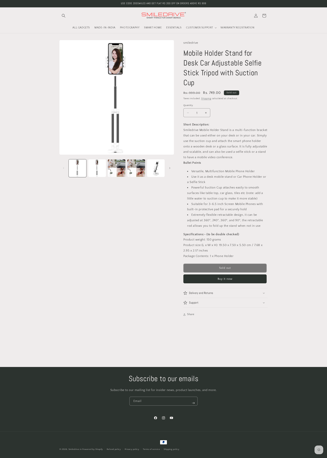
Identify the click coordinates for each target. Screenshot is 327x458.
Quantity (188, 105)
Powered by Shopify (92, 449)
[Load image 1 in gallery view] (77, 168)
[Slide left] (63, 168)
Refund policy (114, 449)
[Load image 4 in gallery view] (136, 168)
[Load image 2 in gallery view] (97, 168)
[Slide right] (170, 168)
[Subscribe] (193, 403)
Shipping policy (171, 449)
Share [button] (190, 314)
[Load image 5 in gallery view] (156, 168)
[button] (63, 16)
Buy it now (225, 278)
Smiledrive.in (75, 449)
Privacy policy (132, 449)
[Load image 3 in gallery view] (116, 168)
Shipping (206, 98)
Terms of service (151, 449)
